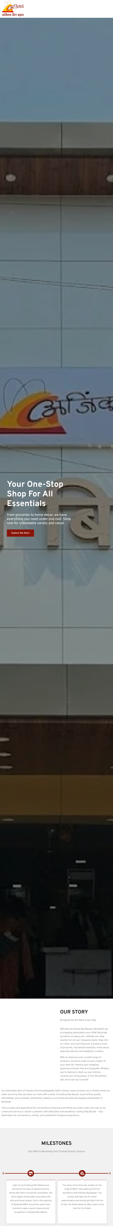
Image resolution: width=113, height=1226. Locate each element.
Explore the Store (20, 533)
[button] (3, 1173)
